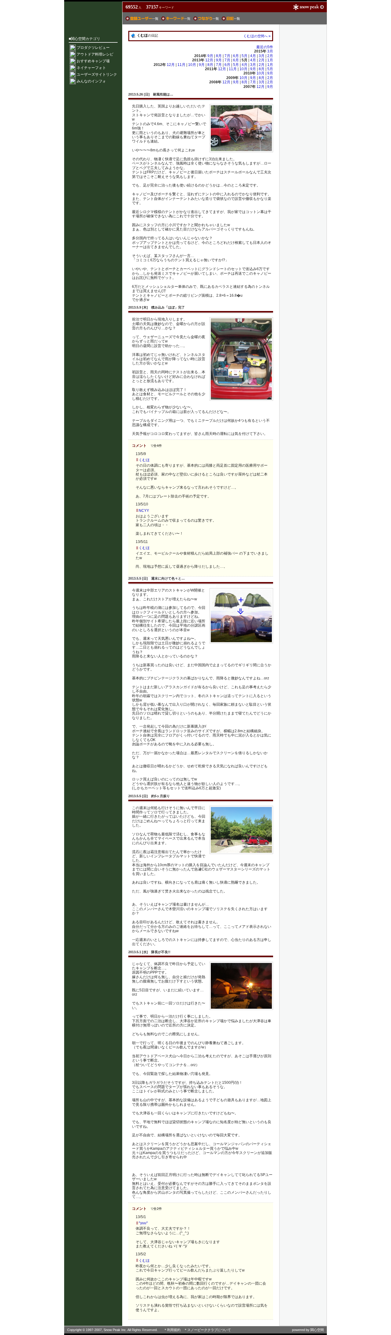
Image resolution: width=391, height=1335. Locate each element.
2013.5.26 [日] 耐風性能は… (150, 94)
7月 (228, 56)
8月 (219, 56)
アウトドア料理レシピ (95, 54)
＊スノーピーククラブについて (207, 1330)
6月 (236, 56)
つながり (206, 18)
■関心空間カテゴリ (84, 39)
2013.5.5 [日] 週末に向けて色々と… (156, 578)
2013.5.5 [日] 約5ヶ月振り (149, 796)
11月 (181, 65)
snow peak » (308, 7)
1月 (270, 60)
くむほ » (257, 36)
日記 (231, 18)
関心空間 (317, 1330)
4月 (253, 56)
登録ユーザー (142, 18)
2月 (270, 56)
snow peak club (93, 14)
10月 (192, 65)
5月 (245, 56)
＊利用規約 (172, 1330)
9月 (210, 56)
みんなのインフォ (91, 81)
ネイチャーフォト (91, 68)
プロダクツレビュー (93, 47)
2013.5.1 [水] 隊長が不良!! (149, 952)
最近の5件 (264, 47)
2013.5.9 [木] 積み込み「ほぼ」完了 (156, 307)
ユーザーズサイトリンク (97, 74)
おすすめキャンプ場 (93, 61)
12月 (209, 60)
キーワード (175, 18)
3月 (270, 51)
